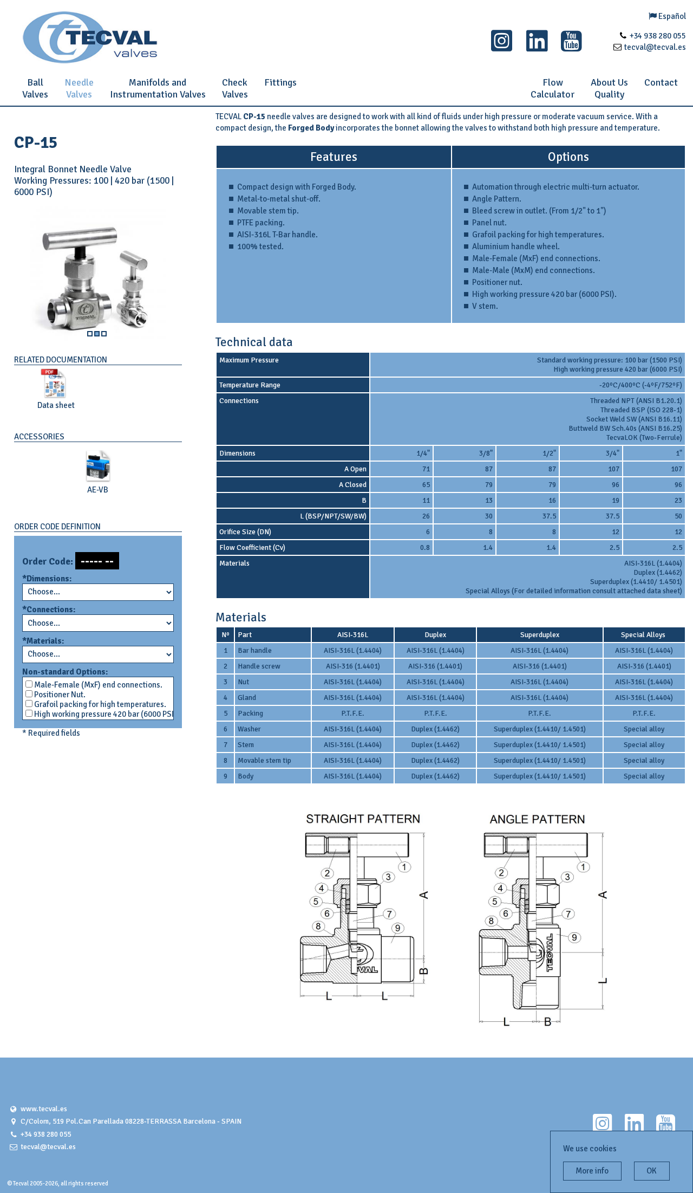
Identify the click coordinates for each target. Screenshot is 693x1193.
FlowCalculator (552, 88)
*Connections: (48, 609)
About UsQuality (609, 88)
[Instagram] (501, 47)
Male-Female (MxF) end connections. (97, 685)
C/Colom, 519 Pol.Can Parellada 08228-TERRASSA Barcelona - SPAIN (131, 1121)
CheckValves (235, 88)
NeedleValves (79, 88)
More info (592, 1171)
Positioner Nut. (59, 694)
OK (651, 1171)
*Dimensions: (46, 578)
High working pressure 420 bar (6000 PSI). (101, 714)
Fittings (280, 82)
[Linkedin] (536, 47)
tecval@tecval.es (48, 1146)
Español (671, 16)
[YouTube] (571, 47)
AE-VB (97, 490)
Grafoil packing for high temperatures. (99, 704)
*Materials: (43, 641)
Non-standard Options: (65, 672)
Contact (661, 82)
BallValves (35, 88)
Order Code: (47, 561)
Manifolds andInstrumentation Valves (158, 88)
